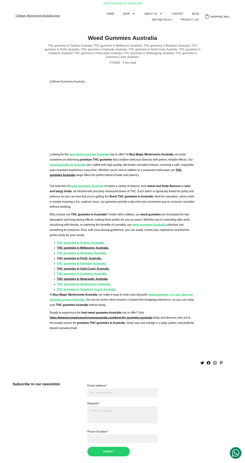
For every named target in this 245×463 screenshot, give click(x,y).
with (172, 294)
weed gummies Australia (86, 186)
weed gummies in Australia (68, 164)
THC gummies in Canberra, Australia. (82, 273)
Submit (108, 451)
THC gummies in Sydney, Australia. (81, 242)
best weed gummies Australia (89, 154)
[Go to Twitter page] (202, 363)
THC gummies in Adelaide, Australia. (81, 263)
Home (110, 13)
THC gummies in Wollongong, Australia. (84, 284)
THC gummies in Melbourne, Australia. (83, 247)
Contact (178, 13)
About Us (150, 13)
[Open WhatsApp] (235, 453)
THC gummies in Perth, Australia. (79, 258)
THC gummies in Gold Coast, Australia (83, 268)
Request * (93, 403)
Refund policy (162, 19)
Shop (126, 13)
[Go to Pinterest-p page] (221, 363)
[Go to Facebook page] (208, 363)
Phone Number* (97, 431)
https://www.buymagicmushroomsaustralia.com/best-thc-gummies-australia (101, 317)
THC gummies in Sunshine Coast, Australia (86, 289)
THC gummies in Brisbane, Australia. (82, 253)
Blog (195, 13)
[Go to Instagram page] (215, 363)
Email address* (97, 385)
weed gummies (158, 294)
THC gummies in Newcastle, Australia (82, 278)
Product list (190, 19)
